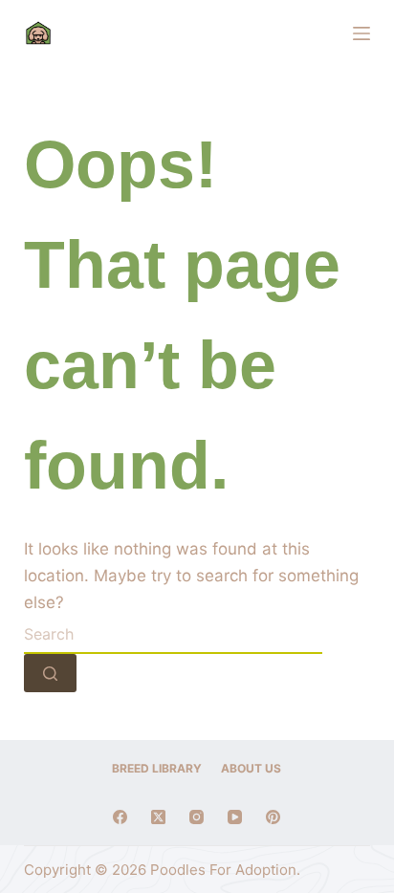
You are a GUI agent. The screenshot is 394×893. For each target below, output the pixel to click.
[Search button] (50, 673)
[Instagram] (196, 817)
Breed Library (157, 768)
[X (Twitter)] (158, 817)
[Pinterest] (273, 817)
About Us (251, 768)
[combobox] (173, 635)
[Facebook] (120, 817)
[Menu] (361, 33)
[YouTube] (235, 817)
